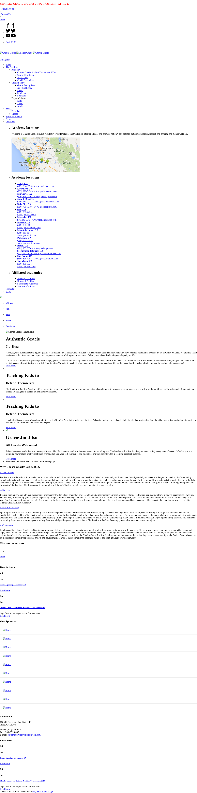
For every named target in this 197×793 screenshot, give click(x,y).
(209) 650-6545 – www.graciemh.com (27, 233)
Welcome (9, 303)
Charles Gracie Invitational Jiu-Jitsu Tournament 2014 (22, 608)
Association (22, 77)
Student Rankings (14, 116)
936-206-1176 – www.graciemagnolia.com (36, 218)
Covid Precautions (25, 80)
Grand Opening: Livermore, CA (13, 585)
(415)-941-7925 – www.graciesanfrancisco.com (39, 252)
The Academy (12, 67)
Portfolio (15, 111)
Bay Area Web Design (42, 791)
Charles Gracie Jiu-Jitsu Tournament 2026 (36, 72)
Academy (16, 70)
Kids (19, 101)
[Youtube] (11, 37)
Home (8, 64)
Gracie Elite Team (25, 75)
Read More (11, 365)
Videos (15, 114)
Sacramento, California (27, 283)
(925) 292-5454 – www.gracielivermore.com (37, 189)
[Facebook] (11, 27)
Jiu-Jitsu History (24, 88)
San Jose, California (26, 286)
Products (10, 289)
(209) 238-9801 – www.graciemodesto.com (29, 225)
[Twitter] (11, 32)
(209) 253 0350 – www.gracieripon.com (35, 247)
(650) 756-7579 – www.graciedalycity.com (37, 205)
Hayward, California (26, 281)
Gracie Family (18, 82)
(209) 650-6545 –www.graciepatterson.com (29, 240)
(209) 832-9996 (8, 9)
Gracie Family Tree (26, 85)
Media (9, 108)
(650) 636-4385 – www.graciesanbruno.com (37, 257)
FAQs (20, 90)
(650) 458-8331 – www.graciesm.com (26, 264)
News (8, 119)
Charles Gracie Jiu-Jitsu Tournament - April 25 (34, 4)
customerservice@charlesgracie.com (24, 735)
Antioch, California (26, 278)
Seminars (21, 93)
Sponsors (21, 95)
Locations (10, 121)
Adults (20, 106)
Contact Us (6, 14)
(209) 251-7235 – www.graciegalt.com (26, 212)
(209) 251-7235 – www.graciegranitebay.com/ (38, 200)
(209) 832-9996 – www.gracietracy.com (35, 184)
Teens (20, 103)
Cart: (11, 42)
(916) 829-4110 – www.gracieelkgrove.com (37, 195)
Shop (2, 19)
